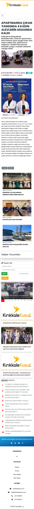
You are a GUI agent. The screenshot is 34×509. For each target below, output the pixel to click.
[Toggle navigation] (2, 15)
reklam (17, 467)
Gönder (4, 278)
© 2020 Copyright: (16, 506)
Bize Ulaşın (17, 478)
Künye (17, 471)
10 (31, 300)
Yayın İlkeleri (17, 474)
